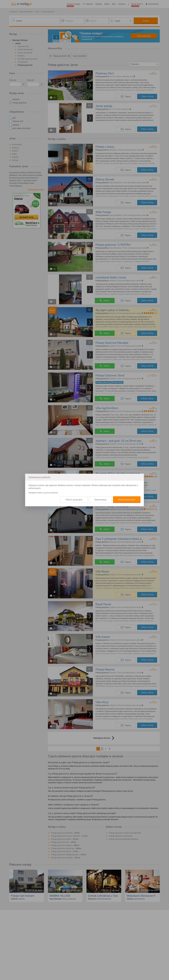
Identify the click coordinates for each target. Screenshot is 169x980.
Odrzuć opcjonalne (74, 500)
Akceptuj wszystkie (126, 499)
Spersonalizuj (100, 500)
